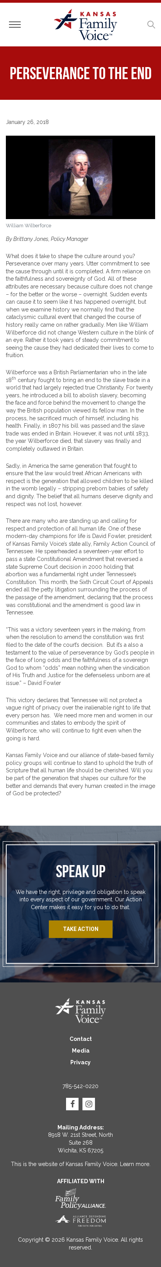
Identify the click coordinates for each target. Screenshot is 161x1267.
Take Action (80, 929)
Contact (81, 1039)
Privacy (80, 1062)
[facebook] (72, 1104)
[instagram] (88, 1104)
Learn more (134, 1164)
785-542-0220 (80, 1086)
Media (80, 1051)
